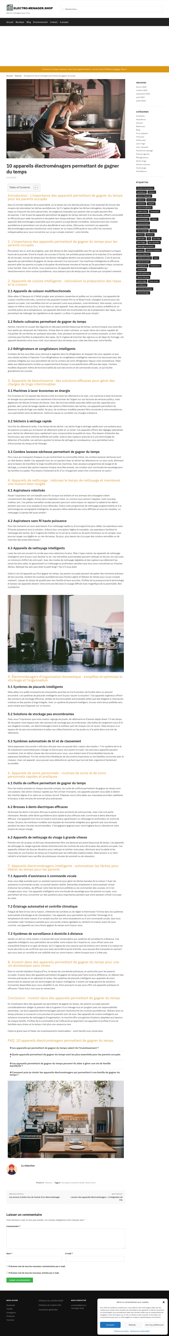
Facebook (10, 1305)
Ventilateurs (141, 171)
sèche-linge (141, 281)
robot (156, 258)
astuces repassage (144, 196)
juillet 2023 (141, 101)
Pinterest (10, 1316)
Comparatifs (154, 211)
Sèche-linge (141, 161)
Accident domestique (145, 188)
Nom (9, 1253)
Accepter (110, 1325)
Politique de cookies (121, 1331)
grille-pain (141, 239)
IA (149, 239)
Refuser (132, 1325)
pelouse (140, 250)
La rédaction (28, 1165)
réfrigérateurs (155, 266)
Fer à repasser (142, 133)
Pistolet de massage (144, 150)
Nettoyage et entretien (145, 246)
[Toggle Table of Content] (34, 187)
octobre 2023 (141, 90)
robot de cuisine (143, 262)
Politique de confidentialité (140, 1331)
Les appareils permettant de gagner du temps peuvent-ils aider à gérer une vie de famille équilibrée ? (60, 1064)
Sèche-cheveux (143, 277)
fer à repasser (142, 231)
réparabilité (141, 270)
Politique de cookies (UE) (50, 1305)
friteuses (150, 235)
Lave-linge (140, 143)
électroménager (143, 293)
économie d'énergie (144, 289)
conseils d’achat (77, 1182)
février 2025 (141, 87)
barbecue (140, 200)
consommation (142, 219)
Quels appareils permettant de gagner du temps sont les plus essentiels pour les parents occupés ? (65, 1055)
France (153, 231)
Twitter (9, 1309)
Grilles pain (141, 140)
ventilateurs (141, 285)
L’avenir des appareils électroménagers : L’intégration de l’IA (97, 1198)
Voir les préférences (154, 1325)
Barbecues (140, 126)
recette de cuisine (144, 258)
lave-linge (156, 239)
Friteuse (140, 235)
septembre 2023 (143, 94)
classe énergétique (144, 208)
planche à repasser (153, 250)
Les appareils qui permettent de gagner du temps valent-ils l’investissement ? (55, 1047)
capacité (151, 204)
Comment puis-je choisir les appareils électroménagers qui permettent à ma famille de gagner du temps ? (65, 1073)
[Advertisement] (84, 46)
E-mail (69, 1253)
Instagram (11, 1312)
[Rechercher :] (111, 9)
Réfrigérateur (142, 266)
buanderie (141, 204)
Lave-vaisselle (142, 147)
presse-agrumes (143, 254)
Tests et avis (90, 1182)
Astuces (18, 76)
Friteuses (140, 137)
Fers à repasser (143, 227)
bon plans (65, 1182)
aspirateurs (141, 192)
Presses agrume (142, 154)
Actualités (140, 116)
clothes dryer (142, 211)
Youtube (10, 1320)
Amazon (116, 69)
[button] (163, 1302)
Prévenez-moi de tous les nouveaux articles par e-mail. (34, 1273)
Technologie (141, 168)
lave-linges (141, 242)
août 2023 (140, 97)
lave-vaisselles (154, 242)
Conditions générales (48, 1309)
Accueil (9, 76)
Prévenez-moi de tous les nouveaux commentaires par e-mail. (37, 1266)
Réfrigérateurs (142, 157)
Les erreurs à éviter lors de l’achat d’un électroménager (34, 1197)
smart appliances (143, 273)
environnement (143, 223)
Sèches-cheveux (143, 164)
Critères (154, 219)
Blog (138, 130)
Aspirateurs (141, 119)
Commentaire (13, 1226)
